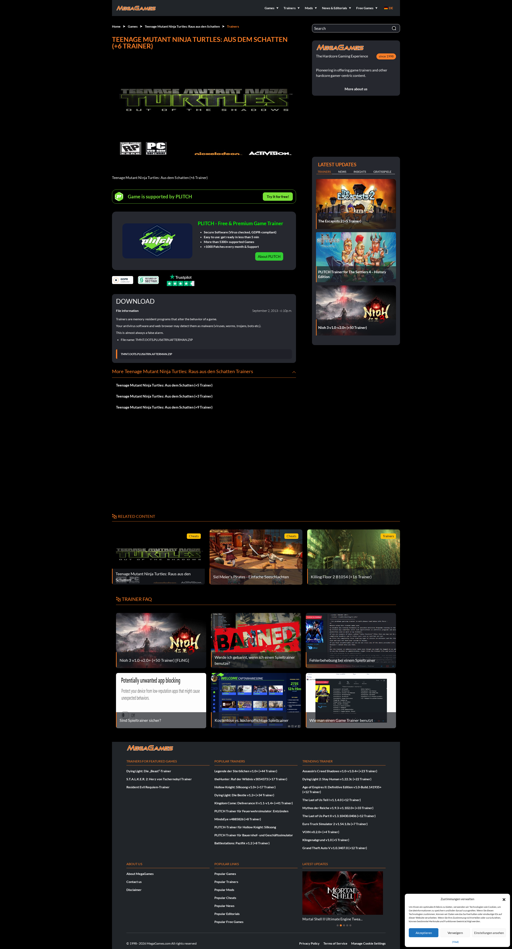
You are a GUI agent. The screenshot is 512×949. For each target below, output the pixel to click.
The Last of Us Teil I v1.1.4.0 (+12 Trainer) (331, 800)
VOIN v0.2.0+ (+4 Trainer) (320, 832)
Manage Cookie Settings (368, 943)
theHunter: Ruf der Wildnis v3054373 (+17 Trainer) (250, 779)
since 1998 (386, 56)
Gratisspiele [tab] (382, 171)
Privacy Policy (309, 943)
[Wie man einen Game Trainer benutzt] (351, 700)
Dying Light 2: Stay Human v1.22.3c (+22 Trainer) (336, 779)
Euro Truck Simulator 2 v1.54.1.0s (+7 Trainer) (335, 824)
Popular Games (225, 874)
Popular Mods (224, 890)
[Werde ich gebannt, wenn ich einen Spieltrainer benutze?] (256, 640)
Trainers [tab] (324, 171)
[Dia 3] (344, 925)
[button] (504, 899)
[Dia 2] (341, 925)
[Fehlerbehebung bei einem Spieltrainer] (351, 640)
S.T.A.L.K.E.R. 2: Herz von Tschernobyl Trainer (159, 779)
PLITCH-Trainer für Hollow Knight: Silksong (245, 827)
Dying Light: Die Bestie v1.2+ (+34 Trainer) (244, 795)
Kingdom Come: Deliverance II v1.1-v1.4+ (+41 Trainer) (253, 803)
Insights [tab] (360, 171)
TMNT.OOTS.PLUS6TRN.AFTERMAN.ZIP (146, 354)
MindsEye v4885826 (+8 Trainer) (237, 819)
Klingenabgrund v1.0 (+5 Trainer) (325, 840)
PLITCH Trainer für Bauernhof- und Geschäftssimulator (253, 835)
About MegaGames (140, 874)
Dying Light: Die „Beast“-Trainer (148, 771)
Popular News (224, 906)
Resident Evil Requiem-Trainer (148, 787)
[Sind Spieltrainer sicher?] (161, 700)
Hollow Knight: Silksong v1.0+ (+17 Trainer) (245, 787)
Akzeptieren (424, 933)
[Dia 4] (347, 925)
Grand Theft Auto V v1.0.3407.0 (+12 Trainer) (334, 848)
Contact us (134, 882)
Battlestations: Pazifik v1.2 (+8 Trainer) (242, 843)
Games (133, 26)
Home (116, 26)
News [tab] (342, 171)
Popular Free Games (228, 922)
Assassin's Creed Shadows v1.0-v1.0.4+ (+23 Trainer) (339, 771)
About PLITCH (269, 256)
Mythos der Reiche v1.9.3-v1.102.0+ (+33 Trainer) (337, 808)
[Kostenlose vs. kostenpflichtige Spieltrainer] (256, 700)
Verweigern (455, 933)
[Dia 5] (350, 925)
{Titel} (455, 941)
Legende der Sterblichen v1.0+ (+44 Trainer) (245, 771)
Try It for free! (278, 196)
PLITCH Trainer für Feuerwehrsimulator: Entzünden (251, 811)
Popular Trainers (226, 882)
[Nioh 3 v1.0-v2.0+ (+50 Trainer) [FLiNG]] (161, 640)
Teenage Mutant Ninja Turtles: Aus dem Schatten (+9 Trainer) (164, 407)
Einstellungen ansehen (489, 933)
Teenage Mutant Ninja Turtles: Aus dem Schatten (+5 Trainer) (164, 385)
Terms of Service (335, 943)
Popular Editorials (227, 914)
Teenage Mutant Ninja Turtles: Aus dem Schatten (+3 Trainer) (164, 396)
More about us (356, 89)
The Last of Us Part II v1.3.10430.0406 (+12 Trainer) (339, 816)
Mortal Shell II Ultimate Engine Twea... (332, 919)
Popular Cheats (225, 898)
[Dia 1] (338, 925)
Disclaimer (134, 890)
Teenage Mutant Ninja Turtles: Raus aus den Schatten (182, 26)
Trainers (233, 26)
